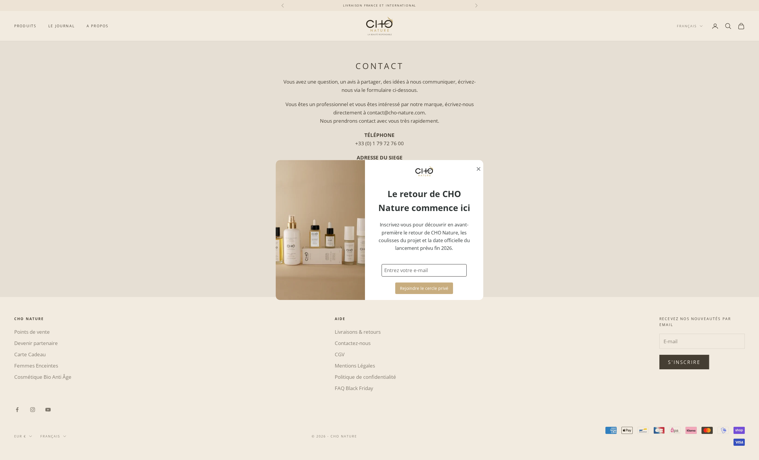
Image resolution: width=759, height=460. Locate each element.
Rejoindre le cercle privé (424, 288)
